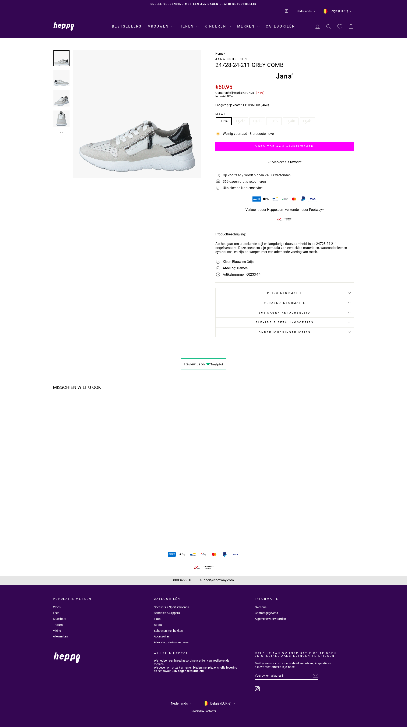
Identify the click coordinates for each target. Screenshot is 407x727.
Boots (158, 624)
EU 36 (223, 121)
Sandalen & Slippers (167, 613)
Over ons (260, 607)
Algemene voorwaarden (270, 619)
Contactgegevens (266, 613)
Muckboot (59, 619)
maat (220, 114)
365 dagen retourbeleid (284, 312)
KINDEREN (216, 26)
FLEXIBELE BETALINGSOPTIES (285, 322)
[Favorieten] (340, 26)
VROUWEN (159, 26)
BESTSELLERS (127, 26)
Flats (157, 619)
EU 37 (240, 121)
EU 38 (257, 121)
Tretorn (58, 624)
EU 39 (274, 121)
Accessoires (162, 636)
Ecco (56, 613)
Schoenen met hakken (168, 630)
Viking (57, 630)
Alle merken (60, 636)
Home (219, 53)
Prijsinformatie (284, 292)
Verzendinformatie (284, 302)
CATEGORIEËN (280, 26)
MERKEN (246, 26)
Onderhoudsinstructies (285, 332)
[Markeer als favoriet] (120, 405)
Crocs (57, 607)
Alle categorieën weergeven (172, 642)
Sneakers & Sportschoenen (171, 607)
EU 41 (307, 121)
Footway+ (316, 210)
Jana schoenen (231, 59)
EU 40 (290, 121)
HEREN (187, 26)
